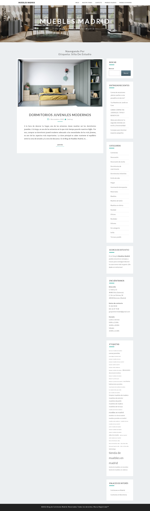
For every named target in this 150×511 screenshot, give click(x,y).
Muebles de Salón (117, 201)
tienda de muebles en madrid (116, 458)
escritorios (126, 381)
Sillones (113, 223)
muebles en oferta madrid (117, 415)
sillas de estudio (114, 435)
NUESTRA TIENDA (87, 2)
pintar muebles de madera (115, 426)
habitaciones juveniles (115, 384)
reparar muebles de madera (115, 432)
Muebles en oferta (117, 205)
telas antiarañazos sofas (114, 440)
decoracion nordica (115, 373)
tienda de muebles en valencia (118, 470)
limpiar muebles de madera (118, 395)
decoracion (126, 370)
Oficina (113, 214)
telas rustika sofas (124, 446)
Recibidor (114, 219)
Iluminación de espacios (119, 187)
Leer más (60, 145)
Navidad (113, 210)
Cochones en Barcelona (119, 495)
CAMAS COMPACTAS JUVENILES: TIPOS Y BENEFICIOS (117, 112)
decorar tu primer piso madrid (116, 381)
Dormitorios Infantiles (118, 174)
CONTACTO (98, 2)
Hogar (113, 183)
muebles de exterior (116, 398)
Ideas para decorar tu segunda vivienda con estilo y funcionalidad (118, 122)
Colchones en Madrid (118, 490)
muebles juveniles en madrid (117, 418)
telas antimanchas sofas (114, 443)
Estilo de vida (115, 178)
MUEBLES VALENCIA (110, 2)
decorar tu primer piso (114, 378)
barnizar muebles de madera (115, 350)
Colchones (114, 153)
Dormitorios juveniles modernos (60, 115)
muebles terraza (124, 421)
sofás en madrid (123, 435)
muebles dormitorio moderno (115, 409)
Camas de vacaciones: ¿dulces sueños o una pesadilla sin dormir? (118, 95)
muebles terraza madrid (114, 424)
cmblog (70, 119)
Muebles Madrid (26, 2)
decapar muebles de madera (115, 370)
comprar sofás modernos (114, 367)
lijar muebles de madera (114, 392)
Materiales (114, 192)
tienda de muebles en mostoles (118, 467)
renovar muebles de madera (115, 429)
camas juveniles (114, 353)
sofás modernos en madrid (115, 438)
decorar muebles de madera (115, 376)
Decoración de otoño (118, 162)
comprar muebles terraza (114, 359)
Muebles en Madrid (125, 2)
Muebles (113, 196)
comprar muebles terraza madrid (116, 362)
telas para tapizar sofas (114, 446)
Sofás (112, 232)
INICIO (77, 2)
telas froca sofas (124, 443)
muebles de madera (116, 404)
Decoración (114, 157)
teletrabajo (112, 449)
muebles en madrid (116, 412)
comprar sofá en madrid (114, 364)
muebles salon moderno (114, 421)
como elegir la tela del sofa (115, 356)
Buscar (111, 68)
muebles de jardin (115, 401)
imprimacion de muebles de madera (117, 387)
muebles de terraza (116, 407)
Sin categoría (115, 228)
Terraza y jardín (116, 237)
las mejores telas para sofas (115, 390)
